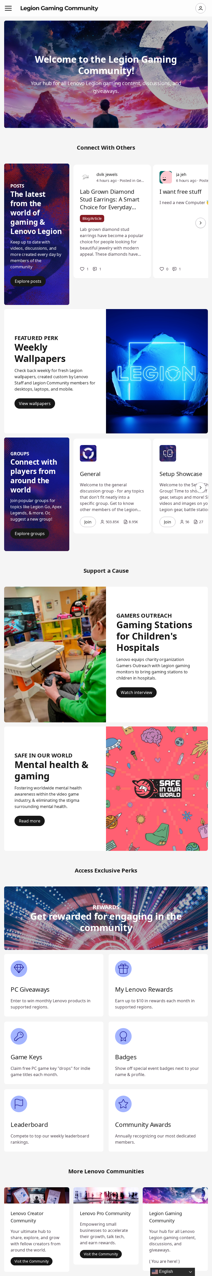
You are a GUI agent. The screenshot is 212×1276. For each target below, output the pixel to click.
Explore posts (28, 281)
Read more (29, 821)
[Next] (200, 223)
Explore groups (30, 533)
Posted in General (132, 180)
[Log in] (200, 8)
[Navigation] (8, 8)
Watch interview (136, 692)
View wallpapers (35, 403)
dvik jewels (107, 174)
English (165, 1271)
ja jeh (181, 174)
